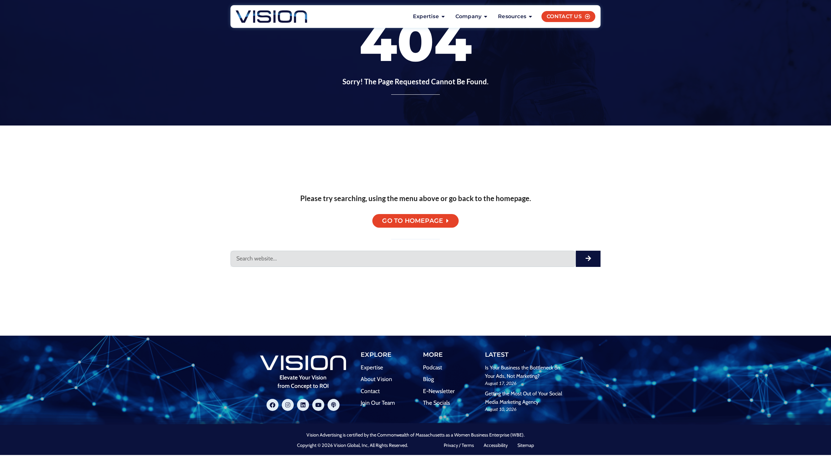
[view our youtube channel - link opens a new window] (318, 405)
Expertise (372, 367)
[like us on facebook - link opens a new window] (273, 405)
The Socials (436, 402)
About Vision (376, 379)
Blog (428, 379)
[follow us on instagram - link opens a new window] (288, 405)
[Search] (588, 259)
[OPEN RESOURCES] (530, 16)
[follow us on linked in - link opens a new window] (303, 405)
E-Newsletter (439, 391)
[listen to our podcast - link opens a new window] (334, 405)
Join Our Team (378, 402)
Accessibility (496, 445)
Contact (370, 391)
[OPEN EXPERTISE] (443, 16)
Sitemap (525, 445)
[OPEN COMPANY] (485, 16)
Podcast (432, 367)
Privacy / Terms (459, 445)
